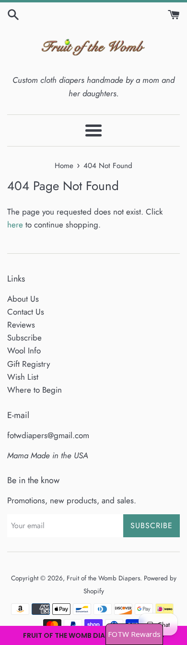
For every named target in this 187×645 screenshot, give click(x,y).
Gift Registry (28, 364)
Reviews (21, 324)
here (15, 224)
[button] (93, 635)
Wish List (22, 377)
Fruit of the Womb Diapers (103, 578)
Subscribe (24, 337)
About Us (23, 299)
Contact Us (25, 311)
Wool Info (24, 350)
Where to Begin (34, 390)
